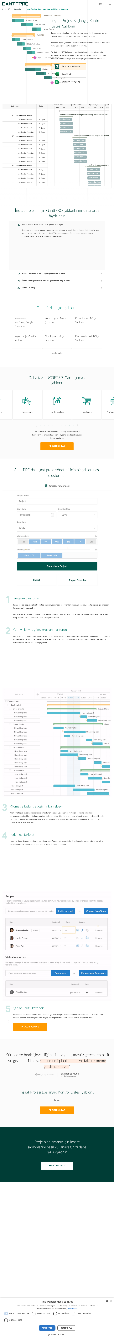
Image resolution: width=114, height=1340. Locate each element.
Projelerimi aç (57, 446)
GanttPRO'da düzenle (71, 66)
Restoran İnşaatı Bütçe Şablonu (87, 338)
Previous (36, 426)
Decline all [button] (66, 1328)
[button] (57, 1335)
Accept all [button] (47, 1328)
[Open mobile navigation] (110, 4)
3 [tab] (48, 425)
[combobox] (107, 1301)
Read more (72, 1308)
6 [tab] (61, 425)
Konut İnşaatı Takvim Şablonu (56, 320)
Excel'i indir (66, 74)
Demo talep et (57, 1165)
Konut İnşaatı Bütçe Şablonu (85, 320)
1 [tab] (40, 425)
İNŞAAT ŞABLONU (30, 1027)
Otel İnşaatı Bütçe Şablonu (54, 338)
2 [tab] (44, 425)
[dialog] (57, 1319)
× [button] (111, 1301)
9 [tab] (73, 425)
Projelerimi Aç (57, 1110)
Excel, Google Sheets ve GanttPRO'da (24, 323)
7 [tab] (65, 425)
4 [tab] (52, 425)
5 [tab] (57, 425)
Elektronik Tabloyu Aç (71, 82)
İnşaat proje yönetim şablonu (25, 338)
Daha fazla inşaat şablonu (57, 308)
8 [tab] (69, 425)
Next (78, 425)
